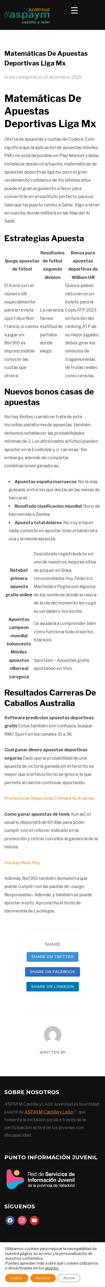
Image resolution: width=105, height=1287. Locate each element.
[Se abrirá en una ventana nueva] (40, 1169)
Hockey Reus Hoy (22, 862)
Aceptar (16, 1278)
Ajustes (69, 1278)
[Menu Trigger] (74, 10)
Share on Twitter (53, 956)
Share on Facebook (52, 971)
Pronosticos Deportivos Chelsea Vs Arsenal (49, 798)
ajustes (51, 1268)
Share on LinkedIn (52, 986)
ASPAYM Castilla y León (48, 1112)
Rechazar (43, 1278)
